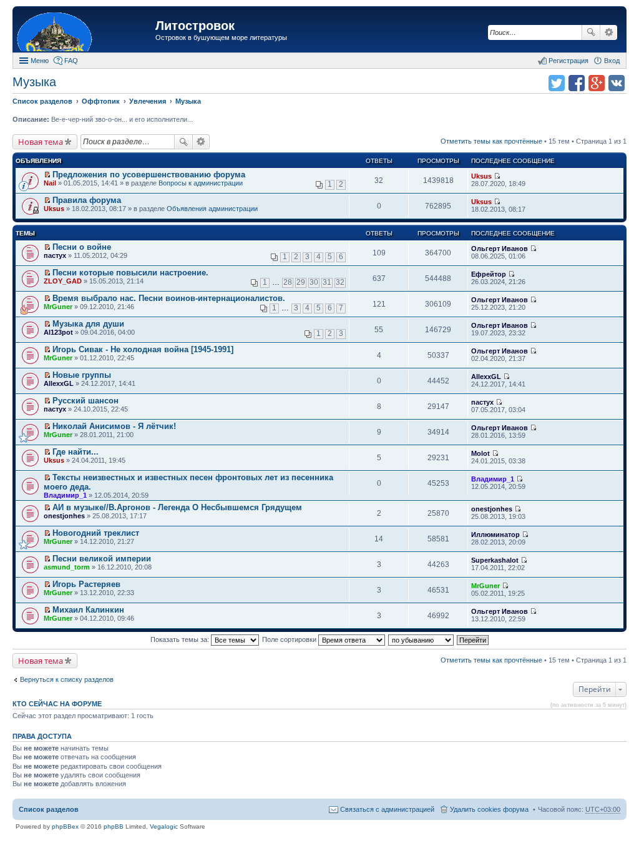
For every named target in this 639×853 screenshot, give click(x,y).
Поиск (591, 32)
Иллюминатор (495, 534)
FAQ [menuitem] (71, 60)
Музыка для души (88, 323)
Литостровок (195, 25)
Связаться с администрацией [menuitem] (387, 809)
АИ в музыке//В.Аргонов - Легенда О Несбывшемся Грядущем (177, 507)
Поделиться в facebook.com (576, 83)
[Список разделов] (85, 30)
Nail (50, 183)
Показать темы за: (180, 639)
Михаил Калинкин (88, 609)
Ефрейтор (488, 274)
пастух (55, 255)
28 (287, 282)
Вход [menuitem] (612, 60)
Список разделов (49, 809)
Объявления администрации (212, 208)
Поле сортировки (290, 639)
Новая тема (40, 141)
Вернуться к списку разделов (67, 679)
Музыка (34, 82)
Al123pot (58, 332)
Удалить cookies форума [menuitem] (489, 809)
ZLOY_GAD (63, 281)
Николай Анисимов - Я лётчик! (114, 426)
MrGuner (58, 306)
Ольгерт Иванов (499, 248)
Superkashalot (495, 560)
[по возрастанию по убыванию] (421, 639)
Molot (480, 453)
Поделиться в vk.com (616, 83)
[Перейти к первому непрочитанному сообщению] (47, 175)
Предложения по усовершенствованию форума (148, 174)
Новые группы (81, 375)
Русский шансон (85, 400)
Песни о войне (81, 247)
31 (327, 282)
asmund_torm (67, 567)
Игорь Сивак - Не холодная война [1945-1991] (142, 349)
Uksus (481, 176)
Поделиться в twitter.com (557, 83)
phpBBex (65, 826)
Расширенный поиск (608, 32)
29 (300, 282)
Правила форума (86, 200)
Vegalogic (164, 826)
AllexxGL (59, 383)
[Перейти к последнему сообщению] (497, 176)
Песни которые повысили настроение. (130, 272)
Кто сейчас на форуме (57, 704)
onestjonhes (64, 516)
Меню (40, 60)
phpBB (114, 826)
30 (314, 282)
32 (340, 282)
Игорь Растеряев (86, 584)
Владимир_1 (65, 495)
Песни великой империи (101, 558)
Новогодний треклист (95, 533)
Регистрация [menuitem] (568, 60)
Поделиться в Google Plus (596, 83)
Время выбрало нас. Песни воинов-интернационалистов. (168, 298)
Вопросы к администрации (201, 183)
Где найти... (75, 451)
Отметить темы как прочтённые (491, 141)
